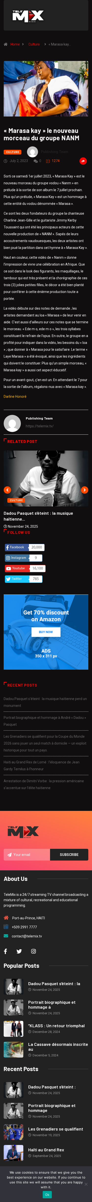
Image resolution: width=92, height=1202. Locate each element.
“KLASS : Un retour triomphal (56, 1025)
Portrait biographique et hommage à (52, 1004)
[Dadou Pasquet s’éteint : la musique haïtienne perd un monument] (13, 987)
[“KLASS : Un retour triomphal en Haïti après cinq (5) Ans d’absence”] (13, 1029)
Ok (47, 1195)
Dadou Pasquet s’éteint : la (54, 983)
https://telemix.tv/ (40, 426)
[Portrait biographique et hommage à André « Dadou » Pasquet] (13, 1007)
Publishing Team (54, 152)
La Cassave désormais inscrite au (58, 1046)
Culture (34, 44)
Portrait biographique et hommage (52, 1108)
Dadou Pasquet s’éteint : (52, 1086)
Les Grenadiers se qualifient (55, 1129)
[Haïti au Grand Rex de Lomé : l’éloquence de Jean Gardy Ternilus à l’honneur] (13, 1153)
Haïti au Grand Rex (46, 1149)
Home (15, 44)
